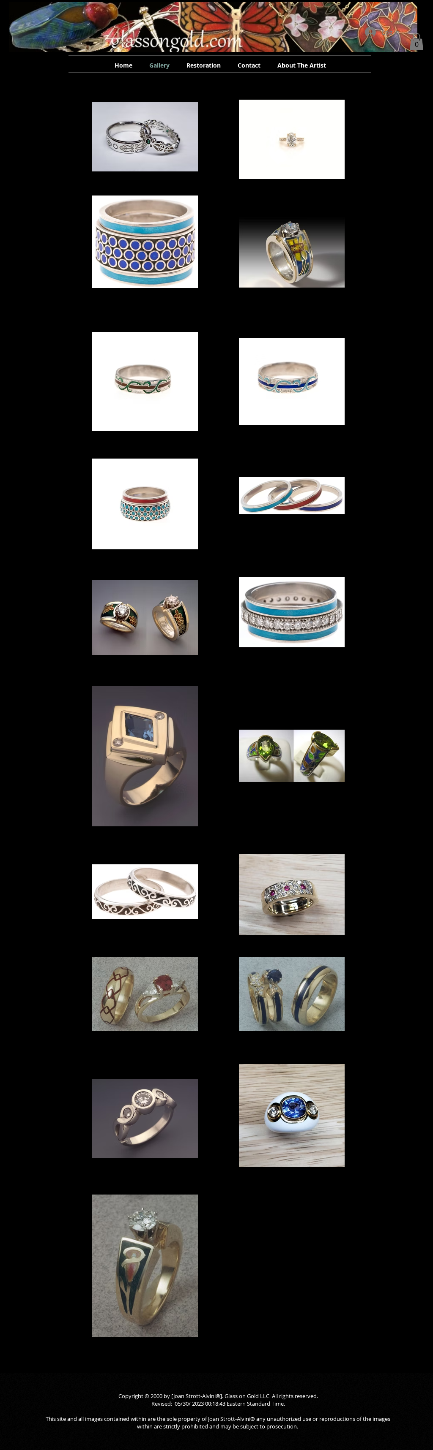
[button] (416, 41)
